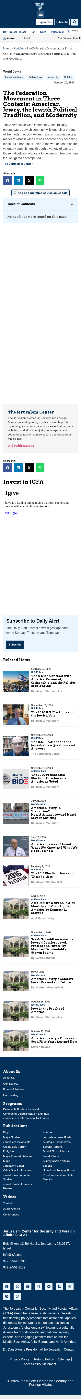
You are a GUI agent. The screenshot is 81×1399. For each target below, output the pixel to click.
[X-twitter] (17, 1286)
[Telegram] (48, 1286)
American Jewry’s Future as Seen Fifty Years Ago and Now (54, 1040)
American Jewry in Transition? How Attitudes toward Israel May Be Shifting (53, 812)
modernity (53, 77)
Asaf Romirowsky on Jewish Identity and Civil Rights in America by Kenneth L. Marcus (53, 907)
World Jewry (12, 71)
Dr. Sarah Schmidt (43, 957)
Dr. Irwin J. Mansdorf (45, 720)
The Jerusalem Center (17, 163)
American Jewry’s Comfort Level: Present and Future (52, 980)
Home (7, 48)
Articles (19, 48)
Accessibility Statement (40, 1364)
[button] (40, 14)
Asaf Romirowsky (42, 918)
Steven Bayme (40, 1046)
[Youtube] (27, 1286)
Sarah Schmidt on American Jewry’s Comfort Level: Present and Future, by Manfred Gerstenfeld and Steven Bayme (53, 946)
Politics (68, 77)
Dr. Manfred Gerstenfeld (47, 987)
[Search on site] (74, 22)
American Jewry (14, 77)
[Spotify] (6, 1296)
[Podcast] (69, 1286)
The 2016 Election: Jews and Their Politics (52, 875)
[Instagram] (38, 1286)
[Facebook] (6, 1286)
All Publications (21, 446)
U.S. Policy (37, 672)
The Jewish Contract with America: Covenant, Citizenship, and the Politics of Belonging (53, 680)
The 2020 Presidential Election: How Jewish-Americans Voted (48, 778)
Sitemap (64, 1359)
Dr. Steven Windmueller (46, 691)
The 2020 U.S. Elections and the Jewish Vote (52, 714)
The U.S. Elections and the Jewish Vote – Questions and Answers (53, 745)
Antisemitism (38, 771)
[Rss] (59, 1286)
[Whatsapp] (17, 1296)
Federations (35, 77)
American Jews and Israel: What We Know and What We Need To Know (54, 848)
